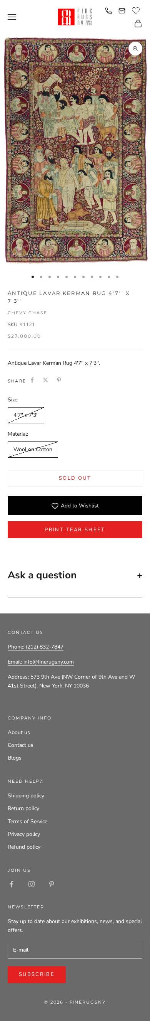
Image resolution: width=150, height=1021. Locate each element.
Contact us (20, 745)
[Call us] (108, 11)
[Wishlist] (136, 9)
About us (19, 732)
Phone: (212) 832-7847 (35, 646)
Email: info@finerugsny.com (41, 662)
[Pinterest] (59, 380)
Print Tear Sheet (75, 529)
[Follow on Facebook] (11, 884)
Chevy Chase (27, 312)
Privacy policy (24, 834)
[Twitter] (45, 380)
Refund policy (24, 847)
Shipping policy (26, 795)
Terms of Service (27, 821)
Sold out (75, 478)
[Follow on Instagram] (31, 884)
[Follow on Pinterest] (51, 884)
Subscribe (37, 974)
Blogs (15, 758)
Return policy (23, 808)
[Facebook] (32, 380)
